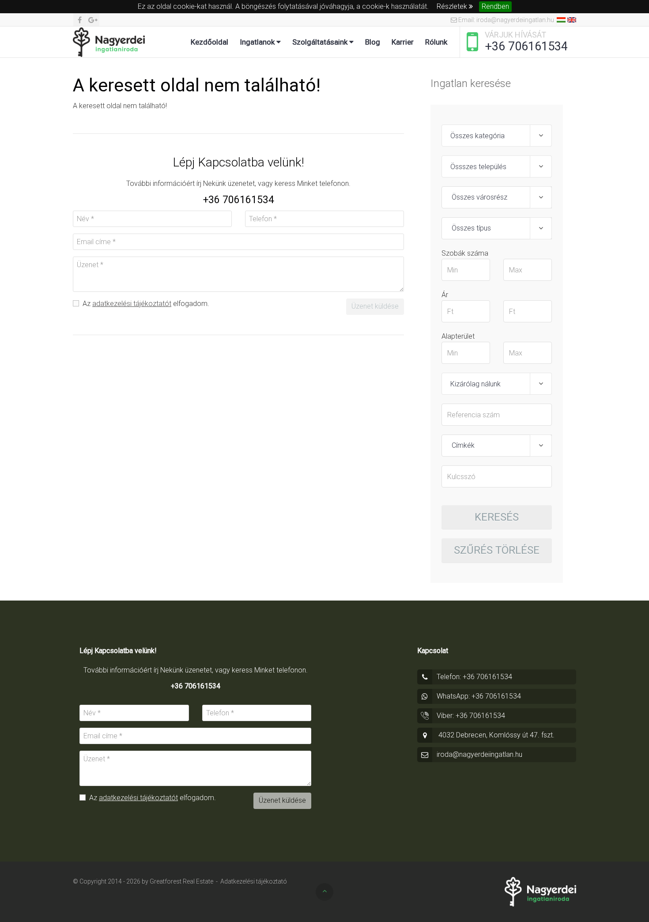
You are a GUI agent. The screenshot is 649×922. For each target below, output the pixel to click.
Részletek (453, 6)
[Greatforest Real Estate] (109, 41)
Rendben (495, 6)
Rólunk (436, 42)
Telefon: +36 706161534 (474, 677)
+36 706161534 (526, 46)
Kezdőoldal (209, 42)
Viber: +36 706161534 (471, 715)
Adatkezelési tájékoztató (253, 881)
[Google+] (93, 19)
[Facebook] (79, 19)
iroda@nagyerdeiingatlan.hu (479, 754)
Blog (372, 42)
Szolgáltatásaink (320, 42)
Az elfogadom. (145, 303)
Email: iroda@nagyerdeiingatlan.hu (505, 19)
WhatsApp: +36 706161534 (479, 696)
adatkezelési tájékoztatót (131, 303)
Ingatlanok (258, 42)
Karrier (403, 42)
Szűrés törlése (497, 550)
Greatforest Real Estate (181, 881)
